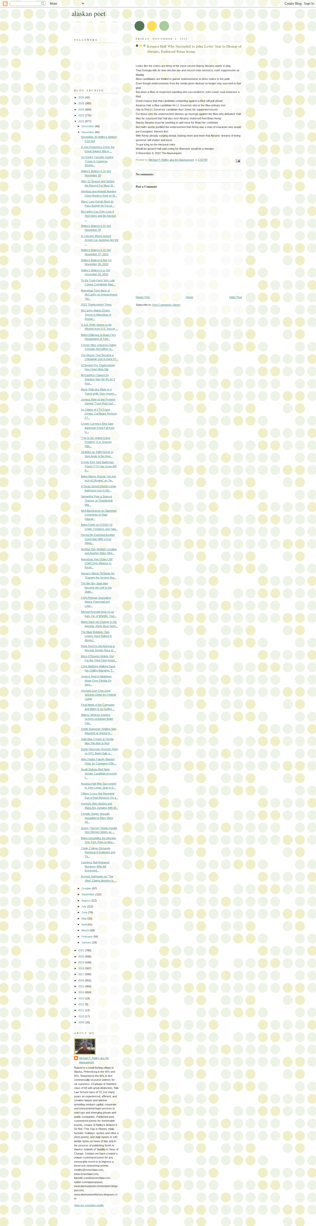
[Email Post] (237, 160)
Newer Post (143, 297)
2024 (81, 109)
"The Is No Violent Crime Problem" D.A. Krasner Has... (96, 442)
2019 (81, 962)
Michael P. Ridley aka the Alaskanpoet (94, 1060)
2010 (81, 1016)
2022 (81, 121)
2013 (81, 998)
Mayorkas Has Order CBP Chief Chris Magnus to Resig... (97, 563)
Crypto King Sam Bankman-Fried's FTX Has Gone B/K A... (99, 466)
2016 (81, 980)
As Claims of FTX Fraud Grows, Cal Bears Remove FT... (99, 413)
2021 (81, 950)
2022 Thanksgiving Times (96, 304)
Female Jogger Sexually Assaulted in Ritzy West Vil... (97, 817)
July (84, 906)
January (86, 942)
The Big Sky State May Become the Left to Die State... (96, 587)
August (86, 900)
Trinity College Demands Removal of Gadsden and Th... (98, 852)
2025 (81, 103)
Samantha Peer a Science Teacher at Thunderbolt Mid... (97, 500)
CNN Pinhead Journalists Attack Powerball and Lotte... (96, 601)
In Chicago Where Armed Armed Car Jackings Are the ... (99, 240)
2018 (81, 968)
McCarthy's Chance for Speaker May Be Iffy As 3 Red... (98, 379)
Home (189, 297)
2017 (81, 974)
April (84, 924)
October (86, 888)
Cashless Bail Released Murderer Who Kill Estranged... (95, 866)
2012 (81, 1004)
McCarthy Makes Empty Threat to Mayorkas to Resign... (96, 314)
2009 (81, 1022)
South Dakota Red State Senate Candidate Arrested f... (99, 773)
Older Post (235, 297)
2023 (81, 115)
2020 (81, 956)
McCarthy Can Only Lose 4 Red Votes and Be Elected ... (98, 215)
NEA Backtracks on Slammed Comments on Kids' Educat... (98, 514)
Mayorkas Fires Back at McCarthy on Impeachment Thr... (99, 294)
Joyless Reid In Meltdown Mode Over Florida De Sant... (96, 680)
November (88, 132)
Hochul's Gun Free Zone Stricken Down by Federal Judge (98, 694)
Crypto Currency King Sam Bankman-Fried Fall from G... (97, 427)
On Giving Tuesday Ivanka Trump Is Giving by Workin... (97, 161)
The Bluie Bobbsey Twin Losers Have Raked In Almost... (96, 636)
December (88, 126)
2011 (81, 1010)
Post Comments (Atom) (166, 304)
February (87, 936)
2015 (81, 986)
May (84, 918)
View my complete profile (89, 1205)
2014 (81, 992)
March (85, 930)
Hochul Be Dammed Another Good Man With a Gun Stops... (98, 538)
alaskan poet (89, 13)
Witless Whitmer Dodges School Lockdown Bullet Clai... (97, 718)
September (88, 894)
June (84, 912)
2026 (81, 97)
